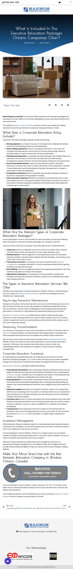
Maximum (6, 333)
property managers (14, 375)
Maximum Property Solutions (23, 125)
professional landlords (56, 339)
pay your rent (23, 414)
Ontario (29, 359)
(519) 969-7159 (11, 2)
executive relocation (13, 366)
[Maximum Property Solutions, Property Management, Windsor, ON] (6, 541)
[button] (49, 105)
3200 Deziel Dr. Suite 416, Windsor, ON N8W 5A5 (37, 531)
